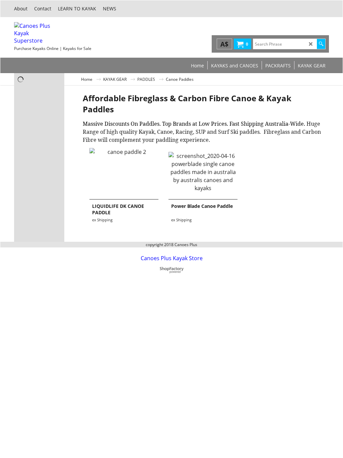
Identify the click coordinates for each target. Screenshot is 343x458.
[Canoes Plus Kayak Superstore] (64, 33)
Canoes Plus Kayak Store (172, 258)
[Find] (321, 44)
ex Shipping (102, 219)
